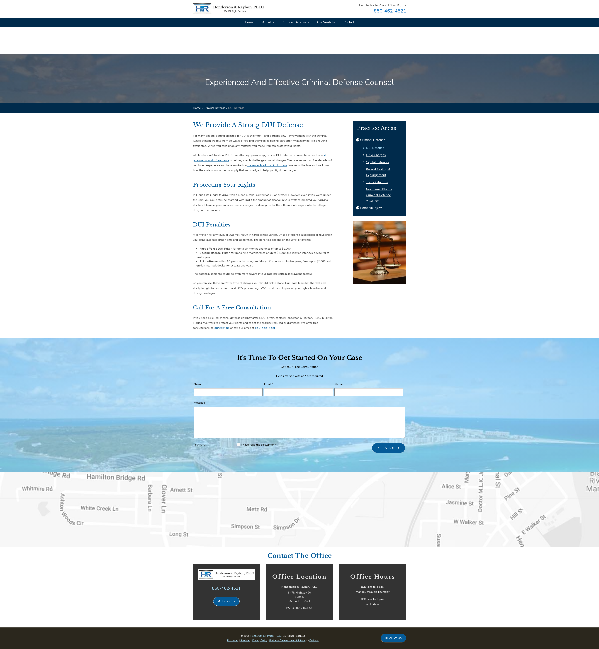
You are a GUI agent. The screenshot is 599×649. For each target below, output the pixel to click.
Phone (338, 384)
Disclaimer (200, 445)
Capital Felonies (377, 162)
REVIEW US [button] (393, 638)
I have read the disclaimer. (258, 444)
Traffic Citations (377, 182)
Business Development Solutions (287, 640)
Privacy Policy (259, 640)
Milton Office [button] (226, 601)
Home (249, 22)
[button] (596, 626)
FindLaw (314, 640)
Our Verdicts (326, 22)
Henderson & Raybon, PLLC (265, 636)
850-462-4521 (390, 11)
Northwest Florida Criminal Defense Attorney (379, 195)
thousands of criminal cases (267, 165)
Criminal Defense (294, 22)
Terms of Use (208, 501)
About (266, 22)
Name (197, 384)
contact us (221, 328)
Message (199, 403)
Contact (349, 22)
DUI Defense (375, 148)
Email (268, 384)
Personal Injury (371, 208)
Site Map (245, 640)
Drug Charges (376, 155)
